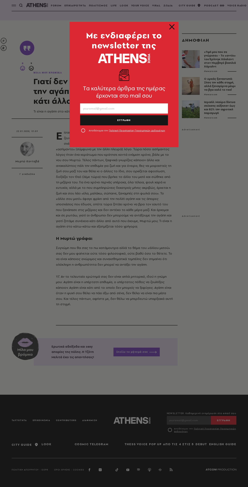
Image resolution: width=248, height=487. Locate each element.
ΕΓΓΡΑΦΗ (124, 120)
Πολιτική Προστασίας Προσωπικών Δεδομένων (137, 130)
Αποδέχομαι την (127, 130)
